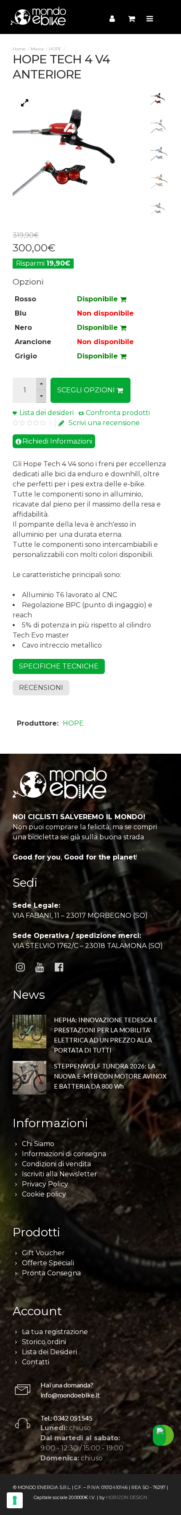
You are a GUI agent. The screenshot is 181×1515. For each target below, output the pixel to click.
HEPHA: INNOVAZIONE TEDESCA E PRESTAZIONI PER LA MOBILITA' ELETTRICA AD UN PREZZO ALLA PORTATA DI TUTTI (105, 1035)
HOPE (55, 49)
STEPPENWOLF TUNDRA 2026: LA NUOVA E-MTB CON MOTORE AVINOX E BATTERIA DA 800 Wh (110, 1076)
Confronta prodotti (118, 413)
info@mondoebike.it (70, 1395)
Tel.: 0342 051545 (66, 1418)
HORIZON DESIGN (126, 1497)
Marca (37, 49)
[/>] (29, 1033)
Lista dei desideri (46, 413)
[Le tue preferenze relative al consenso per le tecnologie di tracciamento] (15, 1500)
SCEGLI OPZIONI (87, 390)
